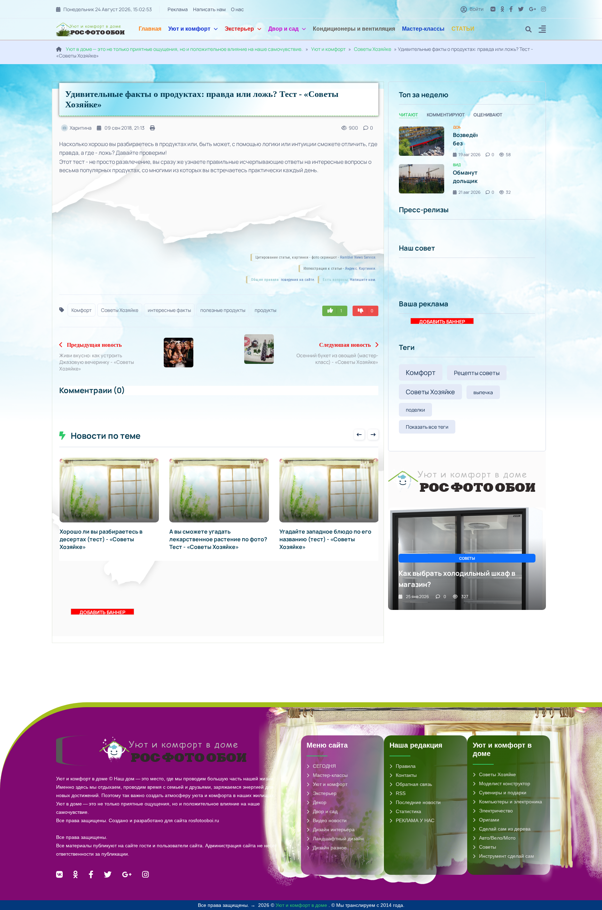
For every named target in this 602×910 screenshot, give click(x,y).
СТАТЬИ (463, 29)
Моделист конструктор (504, 783)
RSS (401, 793)
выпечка (483, 392)
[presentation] (359, 434)
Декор (319, 802)
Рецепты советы (477, 373)
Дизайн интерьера (334, 829)
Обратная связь (414, 784)
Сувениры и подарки (502, 792)
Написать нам (209, 9)
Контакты (406, 775)
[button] (542, 30)
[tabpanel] (467, 160)
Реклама (178, 9)
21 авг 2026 (469, 192)
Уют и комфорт (189, 29)
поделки (415, 409)
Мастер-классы (423, 29)
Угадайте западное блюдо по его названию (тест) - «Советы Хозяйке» (325, 539)
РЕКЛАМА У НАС (415, 820)
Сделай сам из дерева (505, 829)
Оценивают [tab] (487, 115)
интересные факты (169, 310)
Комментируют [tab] (446, 115)
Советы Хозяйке (372, 49)
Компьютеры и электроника (510, 801)
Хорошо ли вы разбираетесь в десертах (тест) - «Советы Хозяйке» (101, 539)
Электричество (496, 810)
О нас (237, 9)
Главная (150, 29)
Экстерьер (239, 29)
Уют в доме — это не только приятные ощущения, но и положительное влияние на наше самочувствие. (184, 49)
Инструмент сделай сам (506, 856)
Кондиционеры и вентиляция (354, 29)
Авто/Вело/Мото (497, 838)
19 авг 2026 (469, 155)
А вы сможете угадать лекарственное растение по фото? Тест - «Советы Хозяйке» (218, 539)
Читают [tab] (408, 115)
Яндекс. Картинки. (360, 268)
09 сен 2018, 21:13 (125, 127)
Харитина (81, 127)
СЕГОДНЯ (324, 766)
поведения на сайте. (297, 279)
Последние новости (418, 802)
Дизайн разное (330, 847)
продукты (265, 310)
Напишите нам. (363, 279)
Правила (406, 766)
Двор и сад (283, 29)
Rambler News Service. (358, 257)
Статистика (408, 811)
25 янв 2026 (417, 596)
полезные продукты (222, 310)
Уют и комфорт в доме (302, 905)
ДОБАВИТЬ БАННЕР (102, 612)
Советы (487, 847)
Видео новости (330, 820)
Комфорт (81, 310)
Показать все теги (427, 426)
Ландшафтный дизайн (338, 838)
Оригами (489, 820)
